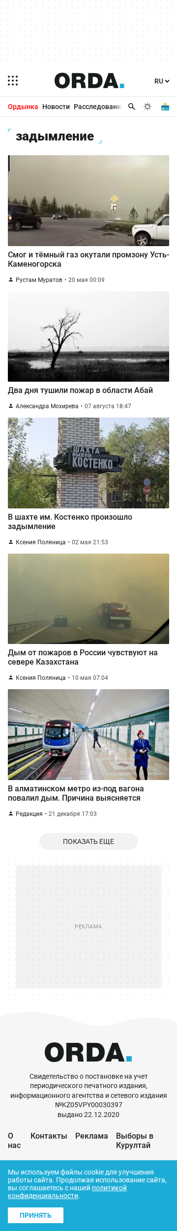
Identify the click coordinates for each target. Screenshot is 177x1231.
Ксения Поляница (41, 542)
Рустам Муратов (39, 280)
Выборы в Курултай (134, 1140)
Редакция (29, 814)
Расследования (99, 107)
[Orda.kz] (88, 1067)
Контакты (48, 1136)
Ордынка (23, 107)
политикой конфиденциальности (67, 1192)
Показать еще (88, 841)
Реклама (91, 1136)
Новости (56, 107)
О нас (14, 1140)
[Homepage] (89, 80)
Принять (36, 1215)
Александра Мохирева (47, 406)
